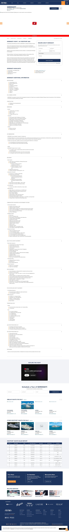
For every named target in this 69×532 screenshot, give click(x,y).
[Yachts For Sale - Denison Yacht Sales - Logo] (3, 3)
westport (24, 38)
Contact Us (59, 517)
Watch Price (23, 8)
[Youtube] (7, 524)
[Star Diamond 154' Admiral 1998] (13, 405)
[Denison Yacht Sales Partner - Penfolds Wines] (20, 504)
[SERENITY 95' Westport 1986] (27, 426)
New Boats (21, 513)
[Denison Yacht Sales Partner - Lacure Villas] (39, 504)
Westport (24, 41)
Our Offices (59, 513)
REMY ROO (37, 431)
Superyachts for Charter (39, 513)
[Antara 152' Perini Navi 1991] (41, 405)
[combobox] (51, 51)
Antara (36, 410)
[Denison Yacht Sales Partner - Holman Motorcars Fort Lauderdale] (29, 504)
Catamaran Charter (29, 513)
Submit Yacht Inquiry (49, 60)
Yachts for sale (13, 38)
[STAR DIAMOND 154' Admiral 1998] (27, 405)
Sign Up (29, 481)
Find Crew (44, 513)
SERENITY (23, 431)
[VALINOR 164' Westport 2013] (55, 426)
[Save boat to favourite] (61, 8)
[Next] (68, 23)
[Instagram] (11, 524)
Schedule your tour (55, 391)
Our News (59, 514)
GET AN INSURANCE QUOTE (26, 496)
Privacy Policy (58, 63)
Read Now (47, 481)
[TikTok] (14, 524)
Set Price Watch (11, 481)
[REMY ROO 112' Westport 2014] (41, 426)
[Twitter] (16, 524)
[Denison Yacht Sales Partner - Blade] (49, 504)
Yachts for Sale (21, 511)
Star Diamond (10, 410)
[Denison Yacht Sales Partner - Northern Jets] (10, 504)
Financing (51, 511)
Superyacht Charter (29, 511)
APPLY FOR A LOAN (10, 496)
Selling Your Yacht (52, 514)
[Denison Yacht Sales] (8, 510)
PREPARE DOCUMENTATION (54, 496)
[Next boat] (61, 399)
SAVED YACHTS (66, 0)
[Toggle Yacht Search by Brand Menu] (63, 3)
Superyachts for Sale (38, 511)
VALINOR (51, 431)
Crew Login (44, 514)
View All (25, 399)
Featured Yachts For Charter (30, 514)
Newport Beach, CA (11, 9)
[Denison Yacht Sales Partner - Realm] (59, 504)
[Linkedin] (12, 524)
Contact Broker (54, 8)
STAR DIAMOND (24, 410)
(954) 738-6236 (11, 514)
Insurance (51, 513)
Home (8, 38)
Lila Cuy (9, 431)
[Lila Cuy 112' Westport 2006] (13, 426)
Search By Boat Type (22, 514)
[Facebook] (9, 524)
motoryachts (19, 38)
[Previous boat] (60, 399)
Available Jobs (45, 511)
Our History (59, 511)
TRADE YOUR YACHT (39, 496)
